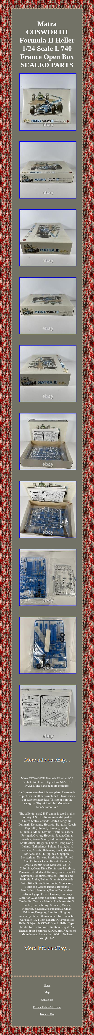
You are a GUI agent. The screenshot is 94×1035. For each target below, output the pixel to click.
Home (47, 985)
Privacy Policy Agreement (47, 1007)
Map (47, 992)
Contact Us (47, 999)
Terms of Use (47, 1014)
